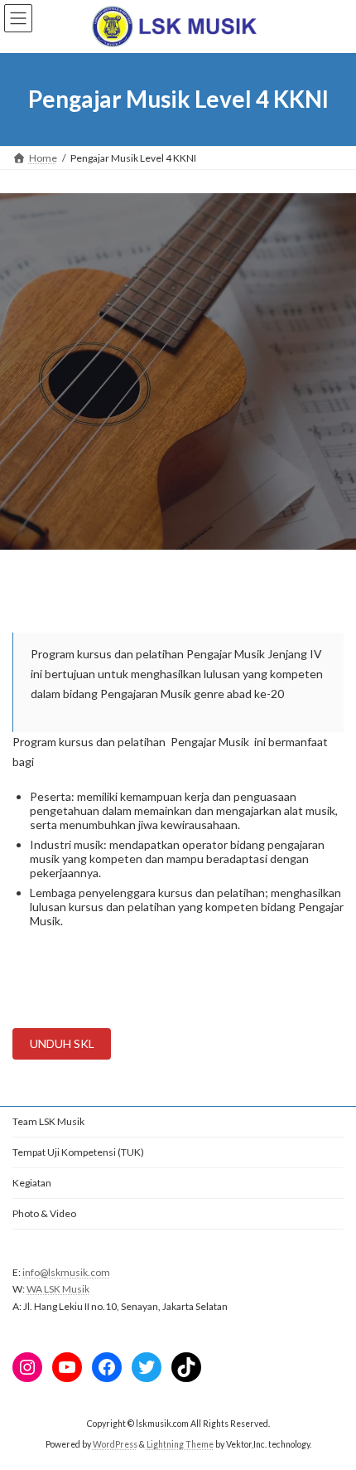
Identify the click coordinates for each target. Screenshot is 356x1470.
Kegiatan (31, 1182)
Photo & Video (44, 1213)
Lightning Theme (180, 1444)
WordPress (115, 1444)
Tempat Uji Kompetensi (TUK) (78, 1152)
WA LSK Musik (57, 1289)
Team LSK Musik (48, 1121)
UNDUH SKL (62, 1043)
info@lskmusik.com (66, 1272)
